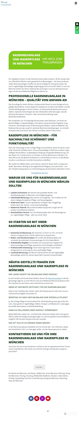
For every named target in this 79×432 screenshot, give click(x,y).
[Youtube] (48, 398)
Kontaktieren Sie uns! (39, 173)
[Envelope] (77, 24)
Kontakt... (39, 367)
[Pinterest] (36, 398)
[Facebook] (31, 398)
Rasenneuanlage (54, 278)
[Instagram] (42, 398)
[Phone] (77, 28)
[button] (76, 3)
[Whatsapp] (77, 32)
